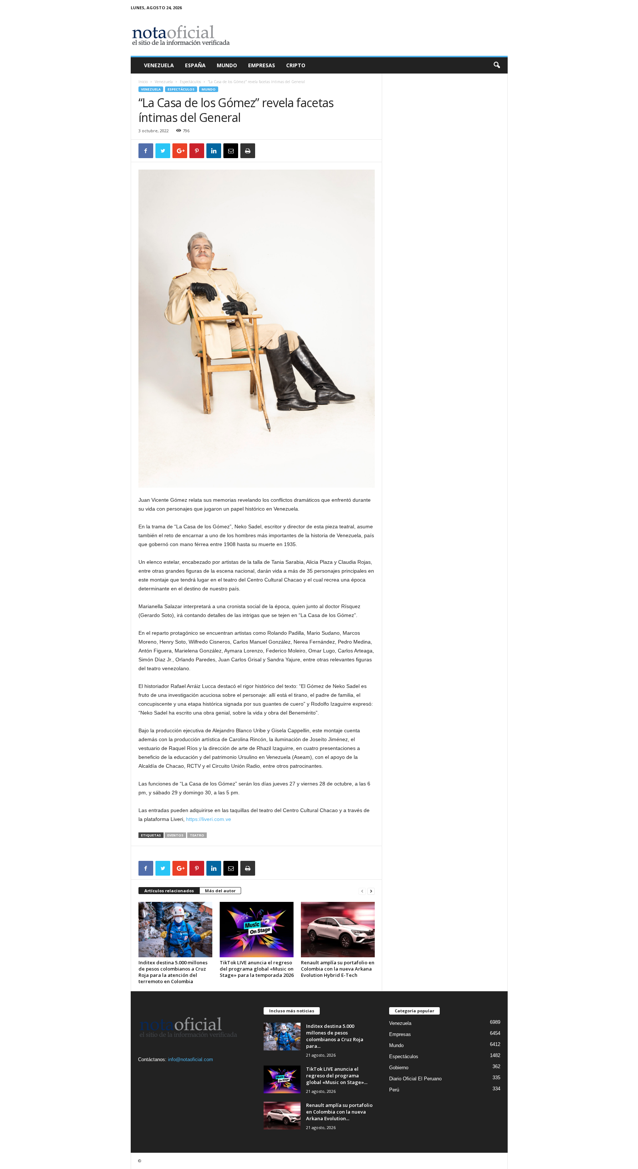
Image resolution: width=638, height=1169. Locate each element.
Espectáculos (190, 81)
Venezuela (159, 65)
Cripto (295, 65)
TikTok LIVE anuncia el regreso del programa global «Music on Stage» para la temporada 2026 (257, 968)
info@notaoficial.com (190, 1059)
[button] (496, 65)
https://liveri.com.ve (208, 819)
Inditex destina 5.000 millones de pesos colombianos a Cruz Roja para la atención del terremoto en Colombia (172, 972)
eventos (175, 835)
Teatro (197, 835)
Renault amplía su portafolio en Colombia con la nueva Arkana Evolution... (339, 1112)
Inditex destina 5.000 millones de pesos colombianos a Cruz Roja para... (334, 1036)
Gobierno (398, 1067)
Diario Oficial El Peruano (415, 1078)
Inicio (143, 81)
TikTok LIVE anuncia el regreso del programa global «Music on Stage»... (336, 1076)
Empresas (261, 65)
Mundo (227, 65)
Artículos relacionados (169, 890)
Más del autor (220, 890)
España (195, 65)
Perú (394, 1090)
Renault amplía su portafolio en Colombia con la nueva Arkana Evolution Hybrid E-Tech (337, 968)
